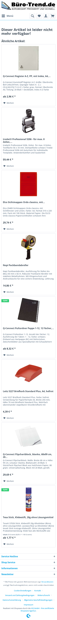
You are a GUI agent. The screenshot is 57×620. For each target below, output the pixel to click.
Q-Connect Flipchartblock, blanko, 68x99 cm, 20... (27, 455)
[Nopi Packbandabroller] (28, 247)
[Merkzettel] (39, 16)
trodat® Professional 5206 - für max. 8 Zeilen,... (24, 140)
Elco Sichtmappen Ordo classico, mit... (24, 202)
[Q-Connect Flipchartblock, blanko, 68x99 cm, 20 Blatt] (28, 436)
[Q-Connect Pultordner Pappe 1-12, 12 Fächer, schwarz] (28, 310)
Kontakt (37, 590)
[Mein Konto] (46, 16)
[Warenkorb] (52, 16)
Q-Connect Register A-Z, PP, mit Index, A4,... (27, 76)
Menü (10, 15)
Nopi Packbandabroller (15, 265)
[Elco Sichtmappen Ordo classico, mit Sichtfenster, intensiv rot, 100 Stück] (28, 184)
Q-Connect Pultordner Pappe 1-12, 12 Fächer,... (28, 328)
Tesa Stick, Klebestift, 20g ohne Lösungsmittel (28, 517)
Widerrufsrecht (43, 595)
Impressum (28, 604)
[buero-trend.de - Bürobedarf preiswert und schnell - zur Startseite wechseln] (28, 6)
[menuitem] (7, 16)
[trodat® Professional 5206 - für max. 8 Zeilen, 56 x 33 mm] (28, 121)
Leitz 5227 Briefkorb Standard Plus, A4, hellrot (28, 391)
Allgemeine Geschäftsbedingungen (38, 600)
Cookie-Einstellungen (22, 590)
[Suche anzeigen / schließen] (32, 16)
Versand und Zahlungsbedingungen (19, 595)
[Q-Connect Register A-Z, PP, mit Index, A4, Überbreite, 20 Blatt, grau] (28, 58)
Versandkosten (47, 582)
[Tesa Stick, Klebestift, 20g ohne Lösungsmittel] (28, 499)
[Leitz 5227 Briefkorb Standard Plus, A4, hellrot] (28, 373)
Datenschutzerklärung (12, 600)
